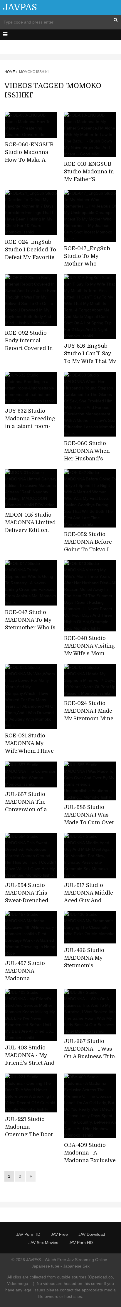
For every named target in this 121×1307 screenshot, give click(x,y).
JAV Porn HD (28, 1234)
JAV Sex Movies (43, 1242)
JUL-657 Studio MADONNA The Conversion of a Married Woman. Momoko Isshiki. (27, 809)
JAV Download (91, 1234)
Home (9, 72)
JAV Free (59, 1234)
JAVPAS (20, 7)
